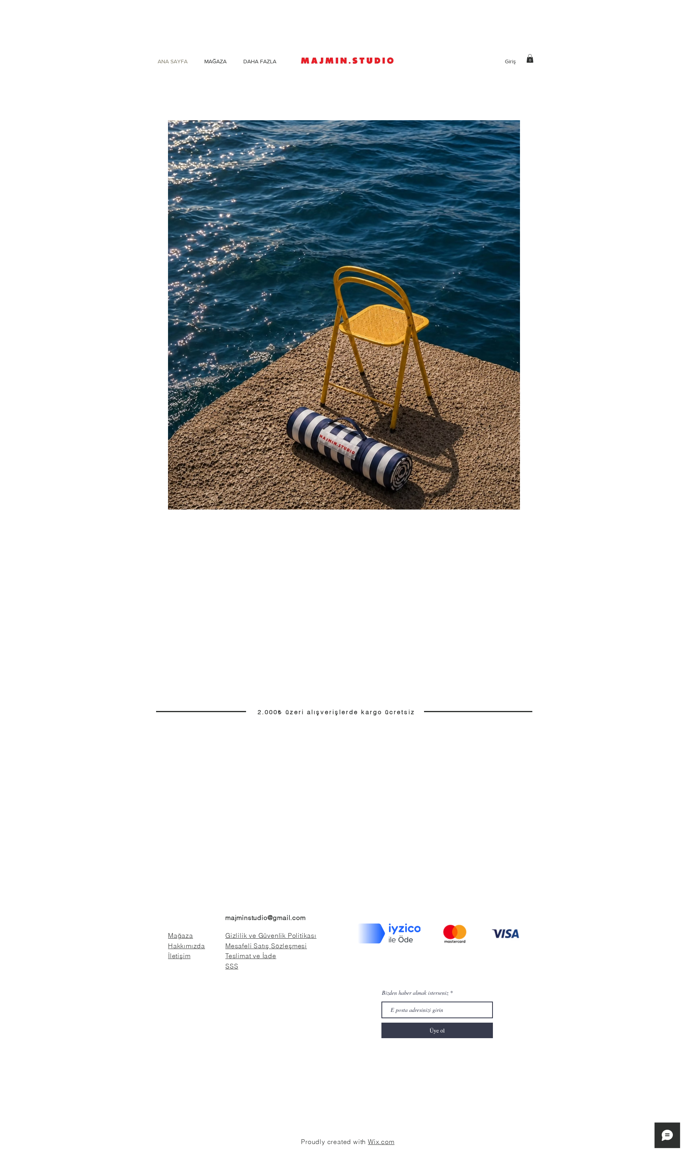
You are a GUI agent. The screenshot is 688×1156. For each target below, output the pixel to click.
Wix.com (381, 1142)
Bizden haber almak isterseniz (415, 993)
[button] (530, 58)
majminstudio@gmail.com (265, 918)
